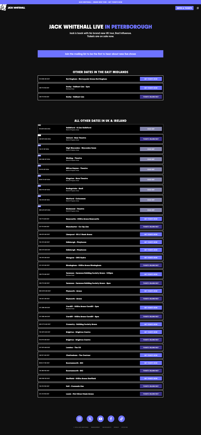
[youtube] (100, 418)
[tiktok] (121, 418)
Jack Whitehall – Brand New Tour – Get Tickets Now (100, 2)
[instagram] (79, 418)
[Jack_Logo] (13, 5)
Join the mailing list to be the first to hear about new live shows (100, 53)
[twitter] (90, 418)
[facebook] (111, 418)
